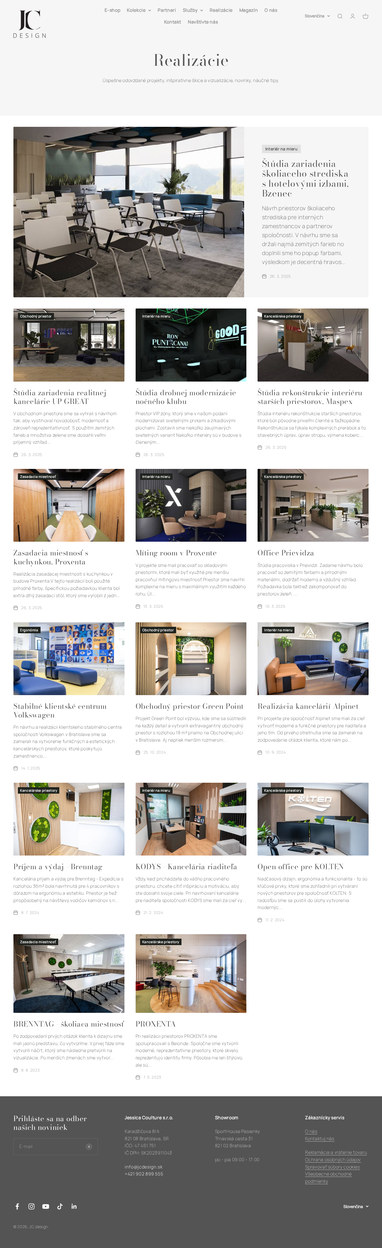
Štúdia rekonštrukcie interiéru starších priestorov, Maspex (310, 397)
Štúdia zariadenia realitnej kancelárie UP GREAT (59, 397)
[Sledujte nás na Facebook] (17, 1206)
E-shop (112, 10)
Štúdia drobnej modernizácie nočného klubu (186, 397)
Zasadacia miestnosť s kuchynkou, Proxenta (50, 557)
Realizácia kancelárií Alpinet (308, 706)
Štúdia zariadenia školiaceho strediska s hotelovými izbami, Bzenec (305, 178)
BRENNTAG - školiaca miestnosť (68, 1023)
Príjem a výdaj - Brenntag (58, 866)
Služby (190, 10)
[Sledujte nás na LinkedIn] (74, 1206)
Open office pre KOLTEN (301, 866)
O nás (271, 10)
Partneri (167, 10)
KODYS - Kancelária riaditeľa (186, 866)
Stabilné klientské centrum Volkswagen (60, 710)
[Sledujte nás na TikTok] (60, 1206)
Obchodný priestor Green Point (190, 706)
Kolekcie (136, 10)
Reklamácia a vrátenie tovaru (336, 1152)
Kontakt (172, 22)
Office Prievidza (286, 552)
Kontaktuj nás (319, 1138)
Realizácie (221, 10)
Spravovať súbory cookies (332, 1167)
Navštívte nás (203, 22)
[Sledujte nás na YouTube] (45, 1206)
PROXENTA (156, 1023)
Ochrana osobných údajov (333, 1159)
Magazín (248, 10)
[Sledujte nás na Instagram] (31, 1206)
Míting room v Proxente (176, 552)
